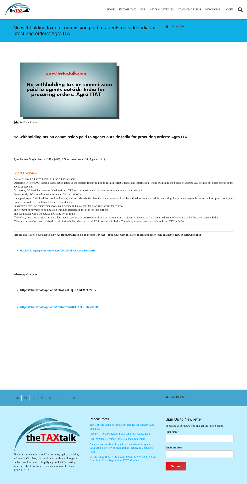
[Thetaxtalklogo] (18, 10)
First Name (172, 432)
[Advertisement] (180, 87)
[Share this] (26, 398)
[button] (137, 9)
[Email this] (18, 398)
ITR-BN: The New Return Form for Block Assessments (120, 433)
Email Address (174, 447)
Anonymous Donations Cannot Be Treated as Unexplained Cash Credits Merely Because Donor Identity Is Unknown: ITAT (121, 448)
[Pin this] (50, 398)
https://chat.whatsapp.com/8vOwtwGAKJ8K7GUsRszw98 (59, 307)
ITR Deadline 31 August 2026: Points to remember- (118, 438)
